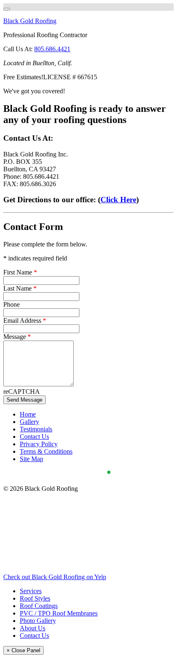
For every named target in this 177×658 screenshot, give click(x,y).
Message (17, 336)
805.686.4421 (52, 48)
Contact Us (34, 635)
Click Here (118, 199)
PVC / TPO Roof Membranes (59, 613)
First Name (20, 272)
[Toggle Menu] (6, 9)
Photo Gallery (38, 620)
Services (31, 590)
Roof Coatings (39, 605)
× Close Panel (23, 650)
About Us (32, 628)
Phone (11, 304)
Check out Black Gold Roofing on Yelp (54, 576)
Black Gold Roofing (29, 20)
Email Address (24, 320)
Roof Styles (35, 598)
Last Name (20, 288)
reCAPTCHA (21, 391)
